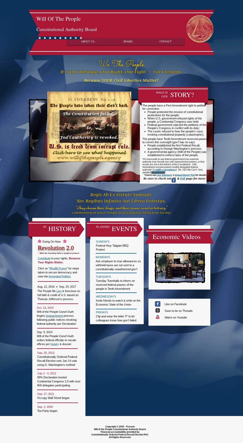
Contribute (44, 258)
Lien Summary (164, 175)
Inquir (53, 344)
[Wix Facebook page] (174, 180)
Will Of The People (58, 18)
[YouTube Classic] (157, 317)
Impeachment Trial (185, 175)
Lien (59, 291)
